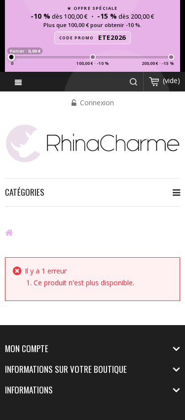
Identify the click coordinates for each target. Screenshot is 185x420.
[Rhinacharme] (92, 142)
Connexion (96, 102)
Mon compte (26, 348)
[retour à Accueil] (9, 232)
